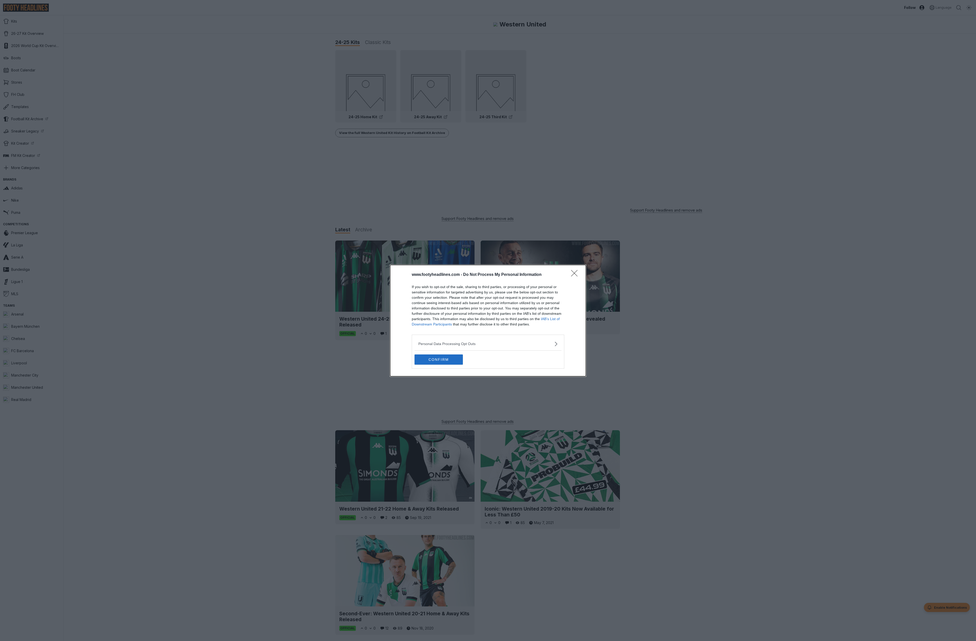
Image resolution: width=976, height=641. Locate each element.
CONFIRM (439, 359)
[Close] (576, 275)
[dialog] (488, 320)
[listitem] (488, 344)
